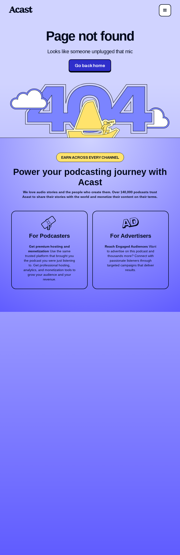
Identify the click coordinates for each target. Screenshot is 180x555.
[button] (165, 10)
